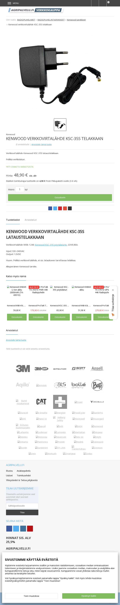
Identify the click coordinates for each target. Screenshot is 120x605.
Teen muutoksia (31, 596)
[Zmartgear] (69, 453)
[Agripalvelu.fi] (36, 11)
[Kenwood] (97, 426)
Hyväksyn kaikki (88, 595)
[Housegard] (97, 418)
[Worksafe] (50, 453)
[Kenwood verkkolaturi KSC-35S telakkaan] (60, 75)
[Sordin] (23, 447)
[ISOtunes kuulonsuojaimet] (23, 427)
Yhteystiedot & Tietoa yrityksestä (21, 480)
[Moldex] (23, 437)
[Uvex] (32, 453)
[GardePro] (97, 412)
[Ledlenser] (41, 432)
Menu (16, 3)
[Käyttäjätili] (102, 3)
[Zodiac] (88, 453)
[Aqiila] (23, 387)
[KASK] (78, 426)
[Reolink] (78, 441)
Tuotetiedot (13, 219)
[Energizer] (60, 412)
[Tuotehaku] (95, 3)
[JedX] (60, 426)
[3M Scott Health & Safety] (79, 369)
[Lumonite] (60, 432)
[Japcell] (41, 426)
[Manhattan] (78, 432)
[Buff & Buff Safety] (97, 391)
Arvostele (41, 144)
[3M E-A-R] (41, 374)
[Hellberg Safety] (60, 420)
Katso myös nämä (16, 276)
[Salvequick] (97, 441)
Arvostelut (31, 219)
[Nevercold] (60, 437)
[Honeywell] (79, 418)
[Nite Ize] (78, 437)
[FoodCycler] (78, 412)
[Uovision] (97, 447)
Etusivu (9, 470)
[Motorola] (41, 437)
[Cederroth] (60, 408)
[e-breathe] (41, 412)
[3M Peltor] (60, 368)
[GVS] (23, 418)
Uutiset (9, 475)
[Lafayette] (23, 432)
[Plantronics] (41, 441)
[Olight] (97, 437)
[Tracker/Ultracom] (79, 448)
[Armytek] (41, 385)
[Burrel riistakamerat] (23, 403)
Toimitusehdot (24, 475)
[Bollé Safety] (79, 391)
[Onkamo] (23, 441)
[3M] (23, 371)
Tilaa (22, 512)
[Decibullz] (97, 402)
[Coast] (79, 402)
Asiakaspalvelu (24, 470)
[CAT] (41, 406)
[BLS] (60, 391)
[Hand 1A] (41, 418)
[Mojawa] (97, 432)
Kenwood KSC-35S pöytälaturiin (51, 244)
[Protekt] (60, 441)
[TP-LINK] (60, 447)
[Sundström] (41, 447)
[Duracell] (23, 412)
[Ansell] (97, 370)
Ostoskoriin (60, 197)
